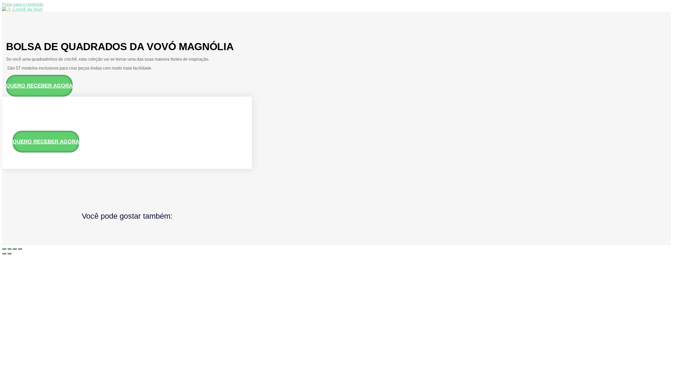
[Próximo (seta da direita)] (9, 253)
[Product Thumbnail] (23, 112)
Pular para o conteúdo (22, 4)
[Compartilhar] (15, 249)
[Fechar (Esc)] (20, 249)
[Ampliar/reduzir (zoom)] (4, 249)
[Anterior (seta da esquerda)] (4, 253)
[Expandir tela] (9, 249)
